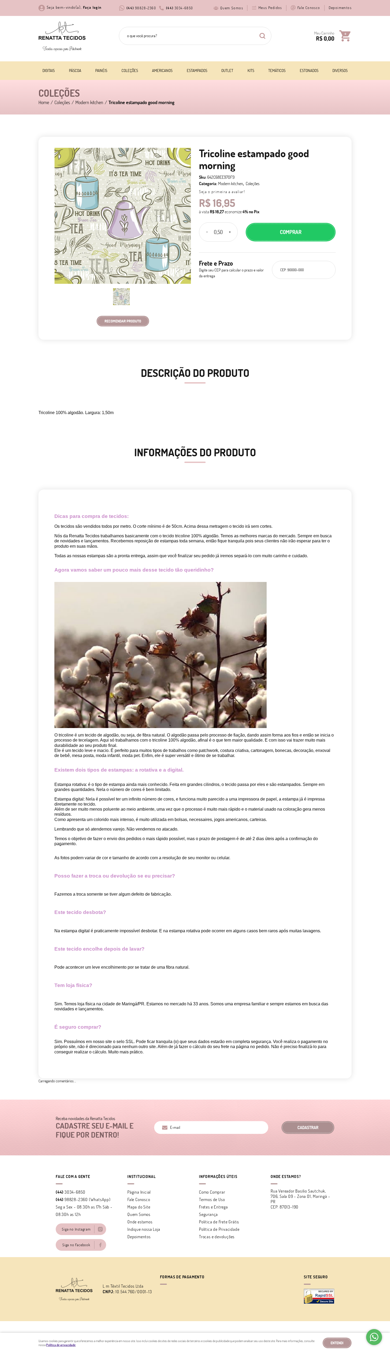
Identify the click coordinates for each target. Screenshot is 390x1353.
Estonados (309, 70)
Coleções (130, 70)
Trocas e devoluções (217, 1236)
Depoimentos (340, 7)
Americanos (162, 70)
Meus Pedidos (270, 7)
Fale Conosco (308, 7)
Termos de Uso (212, 1199)
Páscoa (75, 70)
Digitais (48, 70)
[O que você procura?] (262, 36)
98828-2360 (141, 8)
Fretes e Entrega (213, 1207)
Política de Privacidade (219, 1229)
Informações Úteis (218, 1176)
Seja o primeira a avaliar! (222, 191)
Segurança (208, 1214)
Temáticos (276, 70)
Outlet (227, 70)
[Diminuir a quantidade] (207, 232)
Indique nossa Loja (143, 1229)
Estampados (197, 70)
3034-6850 (179, 8)
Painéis (101, 70)
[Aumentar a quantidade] (230, 232)
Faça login (92, 7)
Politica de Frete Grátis (219, 1221)
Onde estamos (140, 1221)
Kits (251, 70)
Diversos (340, 70)
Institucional (141, 1176)
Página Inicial (139, 1192)
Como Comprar (212, 1192)
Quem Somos (231, 8)
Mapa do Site (138, 1207)
